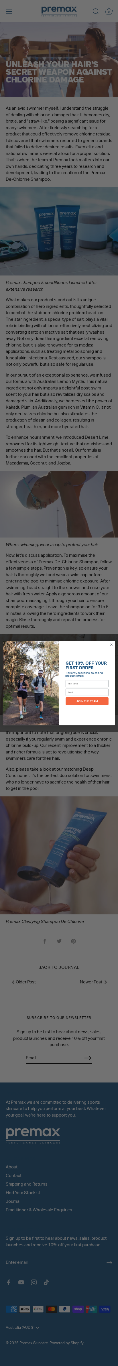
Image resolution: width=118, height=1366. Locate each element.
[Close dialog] (111, 644)
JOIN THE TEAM (87, 701)
